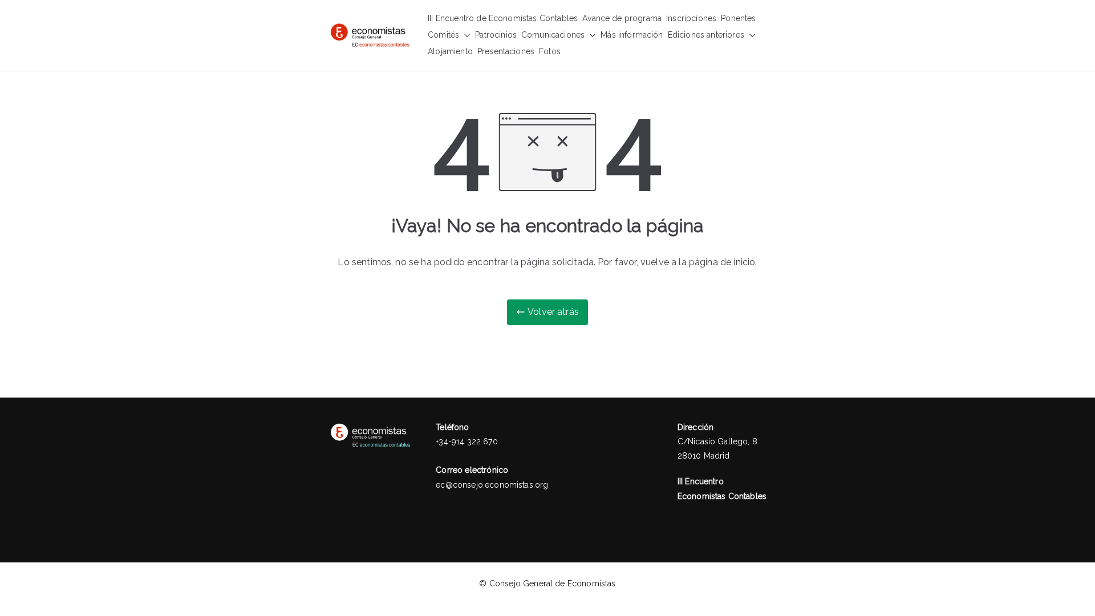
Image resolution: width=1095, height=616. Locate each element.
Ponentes (738, 18)
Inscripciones (691, 18)
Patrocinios (496, 34)
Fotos (550, 51)
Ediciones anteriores (706, 34)
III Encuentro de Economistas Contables (503, 18)
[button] (465, 35)
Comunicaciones (553, 34)
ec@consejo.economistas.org (492, 484)
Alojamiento (450, 51)
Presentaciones (505, 51)
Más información (632, 34)
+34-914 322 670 (466, 441)
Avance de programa (622, 18)
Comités (443, 34)
